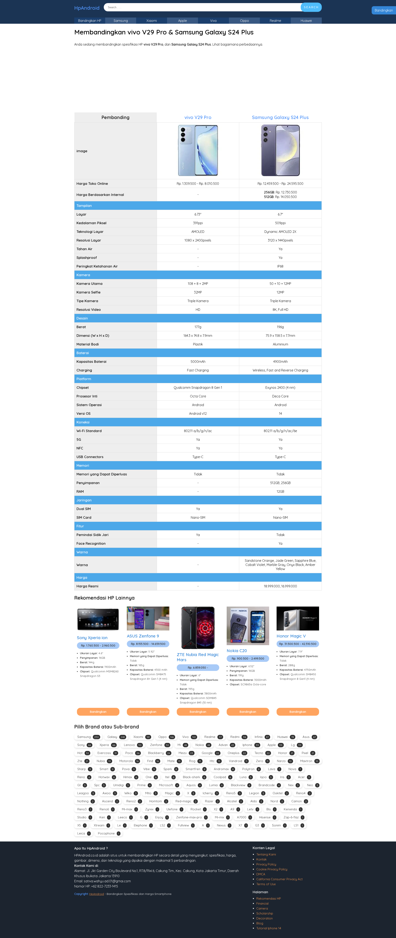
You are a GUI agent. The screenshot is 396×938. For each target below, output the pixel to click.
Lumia (215, 785)
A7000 (244, 817)
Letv (252, 809)
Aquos (193, 785)
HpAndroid (87, 8)
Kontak (261, 859)
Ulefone (174, 809)
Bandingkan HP (89, 21)
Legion (256, 793)
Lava (274, 769)
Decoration (264, 918)
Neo (312, 785)
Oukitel (280, 793)
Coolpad (222, 777)
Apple (182, 21)
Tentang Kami (266, 854)
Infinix (262, 737)
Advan (226, 745)
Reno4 (303, 793)
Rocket (198, 809)
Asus (309, 737)
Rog (195, 761)
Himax (130, 777)
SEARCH (311, 7)
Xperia (107, 745)
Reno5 (233, 793)
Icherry (210, 793)
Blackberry (159, 753)
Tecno (262, 753)
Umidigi (121, 785)
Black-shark (194, 777)
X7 (242, 825)
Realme (275, 21)
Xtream (101, 825)
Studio (84, 817)
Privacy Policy (266, 864)
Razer (211, 801)
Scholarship (264, 913)
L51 (298, 825)
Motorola (129, 761)
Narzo (284, 761)
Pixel (308, 753)
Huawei (306, 21)
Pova (128, 769)
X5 (81, 825)
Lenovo (132, 745)
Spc (99, 785)
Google (210, 753)
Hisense (267, 817)
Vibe (149, 769)
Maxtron (309, 761)
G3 (259, 825)
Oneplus (237, 753)
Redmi (238, 737)
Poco (132, 753)
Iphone (251, 745)
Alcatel (234, 801)
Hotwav (107, 777)
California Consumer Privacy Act (279, 879)
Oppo (244, 21)
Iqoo (266, 777)
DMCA (260, 874)
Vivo (213, 21)
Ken (104, 817)
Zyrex (151, 809)
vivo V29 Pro (197, 117)
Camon (299, 801)
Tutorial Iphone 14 (268, 928)
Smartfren (195, 769)
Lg (296, 745)
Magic (172, 793)
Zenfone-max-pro (191, 817)
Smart (106, 769)
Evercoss (107, 753)
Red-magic (186, 801)
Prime (143, 785)
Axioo (109, 793)
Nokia (203, 745)
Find (153, 761)
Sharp (84, 769)
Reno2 (133, 801)
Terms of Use (266, 884)
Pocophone (108, 833)
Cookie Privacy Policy (271, 869)
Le (121, 825)
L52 (164, 825)
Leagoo (85, 793)
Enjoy (161, 817)
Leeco (124, 817)
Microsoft (168, 785)
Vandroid (238, 761)
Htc (215, 761)
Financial (262, 903)
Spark (170, 769)
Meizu (186, 753)
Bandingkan (384, 10)
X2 (218, 809)
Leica (83, 833)
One (151, 777)
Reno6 (106, 809)
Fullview (185, 825)
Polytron (250, 769)
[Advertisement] (198, 79)
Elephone (142, 825)
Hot (83, 753)
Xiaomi (151, 21)
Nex (293, 785)
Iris (284, 777)
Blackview (240, 785)
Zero (262, 761)
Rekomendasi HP (268, 898)
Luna (245, 777)
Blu (270, 809)
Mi (182, 745)
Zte (82, 761)
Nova (295, 769)
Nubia (104, 761)
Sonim (278, 825)
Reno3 (84, 809)
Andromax (224, 769)
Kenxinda (292, 809)
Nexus (223, 825)
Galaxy (116, 737)
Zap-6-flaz (293, 817)
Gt (81, 785)
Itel (169, 777)
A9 (234, 809)
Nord (277, 801)
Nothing (85, 801)
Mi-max (129, 809)
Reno (83, 777)
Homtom (158, 801)
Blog (259, 923)
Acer (304, 777)
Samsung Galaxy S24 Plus (280, 117)
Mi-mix (221, 817)
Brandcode (269, 785)
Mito (150, 793)
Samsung (121, 21)
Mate (173, 761)
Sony (84, 745)
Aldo (256, 801)
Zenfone (159, 745)
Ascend (110, 801)
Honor (285, 753)
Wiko (130, 793)
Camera (262, 908)
